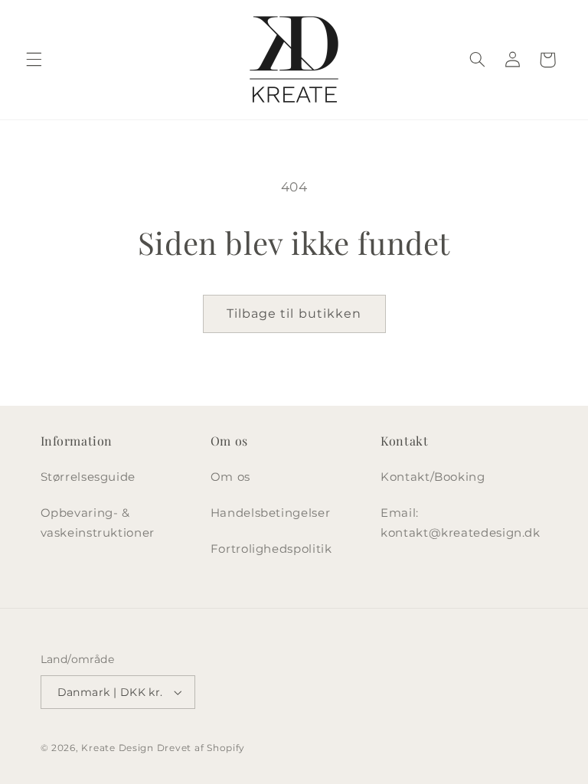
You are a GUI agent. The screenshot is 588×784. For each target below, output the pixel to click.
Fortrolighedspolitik (271, 549)
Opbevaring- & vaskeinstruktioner (98, 523)
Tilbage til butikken (294, 313)
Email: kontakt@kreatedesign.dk (461, 523)
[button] (33, 59)
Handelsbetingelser (270, 513)
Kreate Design (117, 748)
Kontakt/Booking (433, 477)
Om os (230, 477)
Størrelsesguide (88, 477)
